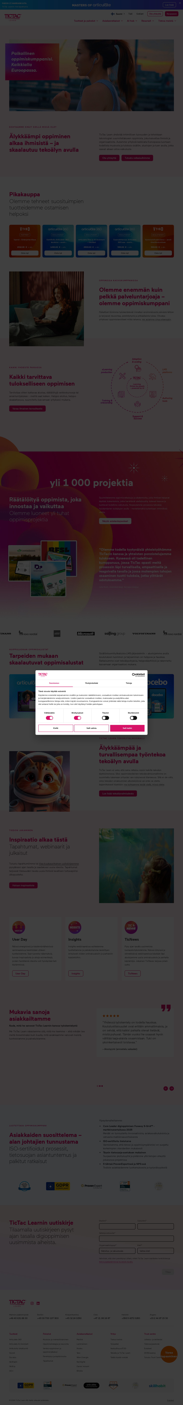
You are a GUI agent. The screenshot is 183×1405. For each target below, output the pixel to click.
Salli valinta (91, 728)
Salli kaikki (127, 728)
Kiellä (55, 728)
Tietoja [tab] (129, 683)
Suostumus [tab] (54, 683)
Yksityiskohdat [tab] (91, 683)
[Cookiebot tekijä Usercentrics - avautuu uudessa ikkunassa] (134, 675)
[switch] (77, 718)
